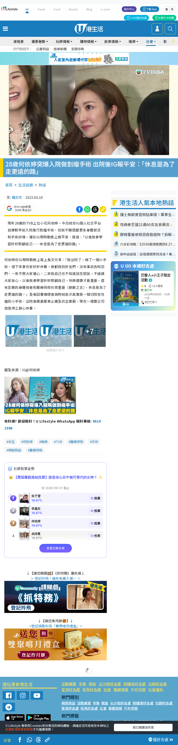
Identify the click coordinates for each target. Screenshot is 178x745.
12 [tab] (101, 59)
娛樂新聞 (60, 49)
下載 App (151, 9)
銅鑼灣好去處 (135, 684)
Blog (89, 9)
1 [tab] (79, 53)
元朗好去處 (157, 684)
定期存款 (77, 49)
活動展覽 (68, 684)
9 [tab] (88, 59)
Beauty (73, 9)
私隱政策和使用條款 (19, 729)
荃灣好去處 (70, 689)
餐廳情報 (121, 689)
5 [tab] (96, 53)
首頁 (9, 184)
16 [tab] (96, 64)
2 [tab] (83, 53)
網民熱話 (68, 703)
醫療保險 (76, 441)
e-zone (105, 9)
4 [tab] (92, 53)
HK (27, 9)
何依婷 (28, 441)
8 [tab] (83, 59)
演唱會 (18, 41)
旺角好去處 (91, 689)
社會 (107, 689)
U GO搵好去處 (138, 17)
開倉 (92, 684)
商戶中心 (129, 9)
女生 (11, 441)
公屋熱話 (42, 49)
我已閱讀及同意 (143, 727)
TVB (59, 441)
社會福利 (155, 689)
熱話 (42, 184)
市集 (82, 684)
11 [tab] (96, 59)
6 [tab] (101, 53)
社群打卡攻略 (166, 17)
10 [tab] (92, 59)
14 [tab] (88, 64)
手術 (95, 441)
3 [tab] (88, 53)
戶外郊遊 (138, 689)
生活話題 (25, 184)
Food (57, 9)
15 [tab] (92, 64)
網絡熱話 (14, 450)
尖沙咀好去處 (110, 684)
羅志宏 (17, 197)
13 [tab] (83, 64)
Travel (41, 9)
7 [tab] (79, 59)
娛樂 (44, 441)
